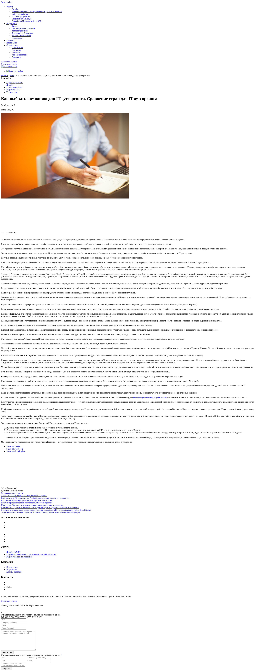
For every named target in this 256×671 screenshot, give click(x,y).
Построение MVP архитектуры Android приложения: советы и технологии (35, 498)
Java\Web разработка (21, 16)
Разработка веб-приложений (19, 557)
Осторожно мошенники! (12, 493)
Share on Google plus (15, 451)
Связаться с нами (9, 62)
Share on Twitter (13, 446)
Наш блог (16, 52)
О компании (12, 45)
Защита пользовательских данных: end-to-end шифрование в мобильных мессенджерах (40, 512)
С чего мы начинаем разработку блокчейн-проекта (24, 495)
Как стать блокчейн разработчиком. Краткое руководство (27, 500)
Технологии (11, 92)
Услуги (9, 7)
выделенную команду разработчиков (150, 397)
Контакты (16, 50)
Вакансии (16, 57)
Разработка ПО (13, 90)
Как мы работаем (19, 55)
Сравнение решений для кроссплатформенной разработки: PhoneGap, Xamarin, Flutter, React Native (46, 510)
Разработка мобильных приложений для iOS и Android (37, 11)
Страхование (17, 38)
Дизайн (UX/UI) (13, 552)
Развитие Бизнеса (14, 87)
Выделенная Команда (21, 19)
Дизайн (15, 9)
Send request (7, 652)
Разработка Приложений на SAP (26, 21)
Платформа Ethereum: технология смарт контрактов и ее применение (32, 505)
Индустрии (11, 23)
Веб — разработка (20, 14)
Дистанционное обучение (23, 28)
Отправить (6, 669)
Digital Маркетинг (14, 82)
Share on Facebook (14, 449)
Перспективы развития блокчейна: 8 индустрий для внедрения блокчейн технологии (40, 507)
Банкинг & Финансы (21, 35)
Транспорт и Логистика (22, 33)
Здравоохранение (20, 31)
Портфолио (11, 43)
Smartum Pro (6, 2)
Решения (10, 40)
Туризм (15, 26)
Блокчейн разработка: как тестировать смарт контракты (26, 503)
